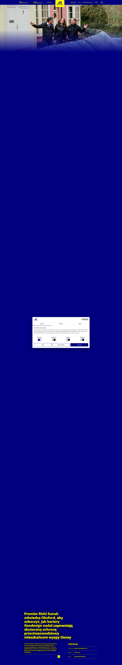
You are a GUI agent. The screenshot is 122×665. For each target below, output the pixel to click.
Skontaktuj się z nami (87, 2)
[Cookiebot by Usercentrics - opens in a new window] (82, 319)
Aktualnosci (73, 2)
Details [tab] (61, 323)
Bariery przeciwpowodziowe (23, 2)
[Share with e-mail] (59, 656)
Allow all (79, 344)
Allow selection (61, 344)
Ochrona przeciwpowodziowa (37, 2)
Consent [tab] (42, 323)
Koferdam (49, 2)
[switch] (54, 340)
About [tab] (80, 323)
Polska (96, 2)
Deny (43, 344)
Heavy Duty (77, 652)
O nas (79, 2)
